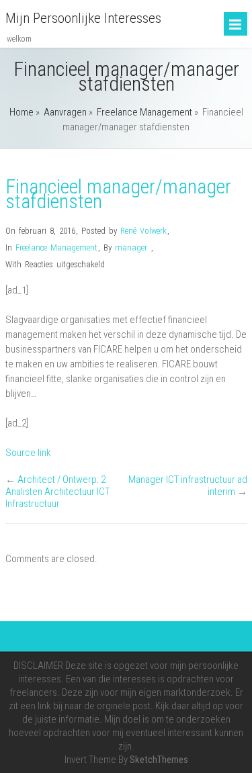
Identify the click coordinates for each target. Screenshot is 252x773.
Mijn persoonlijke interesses (83, 18)
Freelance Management (144, 112)
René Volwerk (143, 231)
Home (21, 112)
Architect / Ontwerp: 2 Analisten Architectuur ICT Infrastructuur (57, 491)
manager (131, 247)
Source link (28, 453)
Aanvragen (65, 112)
